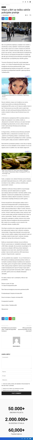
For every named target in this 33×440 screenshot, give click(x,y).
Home (3, 4)
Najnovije (8, 4)
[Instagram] (25, 2)
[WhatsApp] (13, 18)
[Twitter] (28, 2)
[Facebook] (23, 2)
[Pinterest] (10, 18)
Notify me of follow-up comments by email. (13, 388)
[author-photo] (16, 344)
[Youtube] (30, 2)
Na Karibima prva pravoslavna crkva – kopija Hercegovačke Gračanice (9, 329)
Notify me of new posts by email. (11, 390)
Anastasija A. (6, 15)
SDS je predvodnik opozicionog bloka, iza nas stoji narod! (24, 329)
